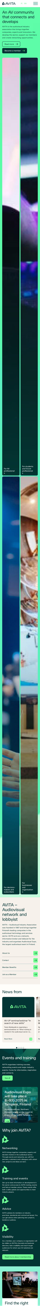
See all (7, 1078)
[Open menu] (35, 3)
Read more (9, 44)
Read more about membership (18, 1257)
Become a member (13, 51)
